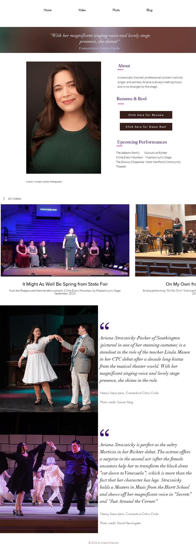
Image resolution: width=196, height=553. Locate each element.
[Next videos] (190, 240)
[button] (12, 198)
